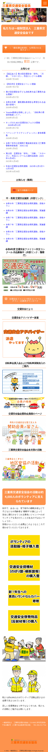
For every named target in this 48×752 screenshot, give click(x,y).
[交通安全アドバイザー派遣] (24, 339)
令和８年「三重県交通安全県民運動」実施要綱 (25, 211)
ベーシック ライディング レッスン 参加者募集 (26, 134)
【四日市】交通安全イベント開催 (21, 84)
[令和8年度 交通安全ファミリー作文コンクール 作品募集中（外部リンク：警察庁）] (24, 275)
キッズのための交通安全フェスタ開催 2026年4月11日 (23, 124)
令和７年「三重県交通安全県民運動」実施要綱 (25, 225)
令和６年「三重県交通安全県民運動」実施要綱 (25, 240)
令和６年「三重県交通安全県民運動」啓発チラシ (25, 233)
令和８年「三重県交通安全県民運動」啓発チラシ (25, 204)
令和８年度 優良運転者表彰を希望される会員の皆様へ (26, 103)
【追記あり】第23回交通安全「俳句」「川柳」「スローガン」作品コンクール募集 (25, 75)
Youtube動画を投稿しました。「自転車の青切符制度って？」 (25, 113)
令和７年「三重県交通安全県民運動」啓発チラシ (25, 219)
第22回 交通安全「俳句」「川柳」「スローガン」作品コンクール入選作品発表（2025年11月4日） (26, 155)
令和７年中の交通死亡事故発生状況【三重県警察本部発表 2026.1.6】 (25, 144)
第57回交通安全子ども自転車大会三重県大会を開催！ (26, 93)
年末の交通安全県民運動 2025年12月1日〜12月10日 (25, 167)
